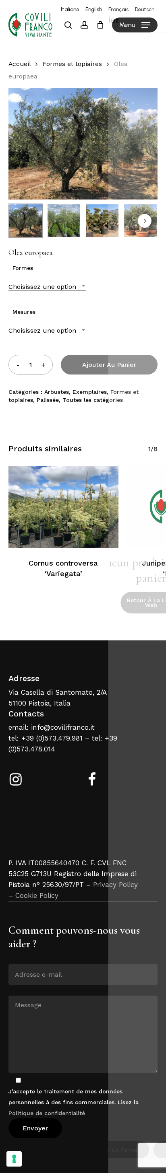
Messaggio (23, 989)
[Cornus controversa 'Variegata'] (63, 507)
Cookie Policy (36, 895)
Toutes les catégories (92, 400)
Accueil (19, 64)
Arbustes (56, 392)
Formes (22, 268)
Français (118, 9)
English (93, 9)
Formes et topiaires (72, 64)
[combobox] (47, 286)
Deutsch (144, 9)
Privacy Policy (115, 885)
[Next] (144, 221)
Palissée (48, 400)
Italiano (70, 9)
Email (16, 958)
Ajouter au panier (109, 364)
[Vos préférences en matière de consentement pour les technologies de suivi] (14, 1159)
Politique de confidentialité (46, 1113)
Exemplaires (90, 392)
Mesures (23, 312)
